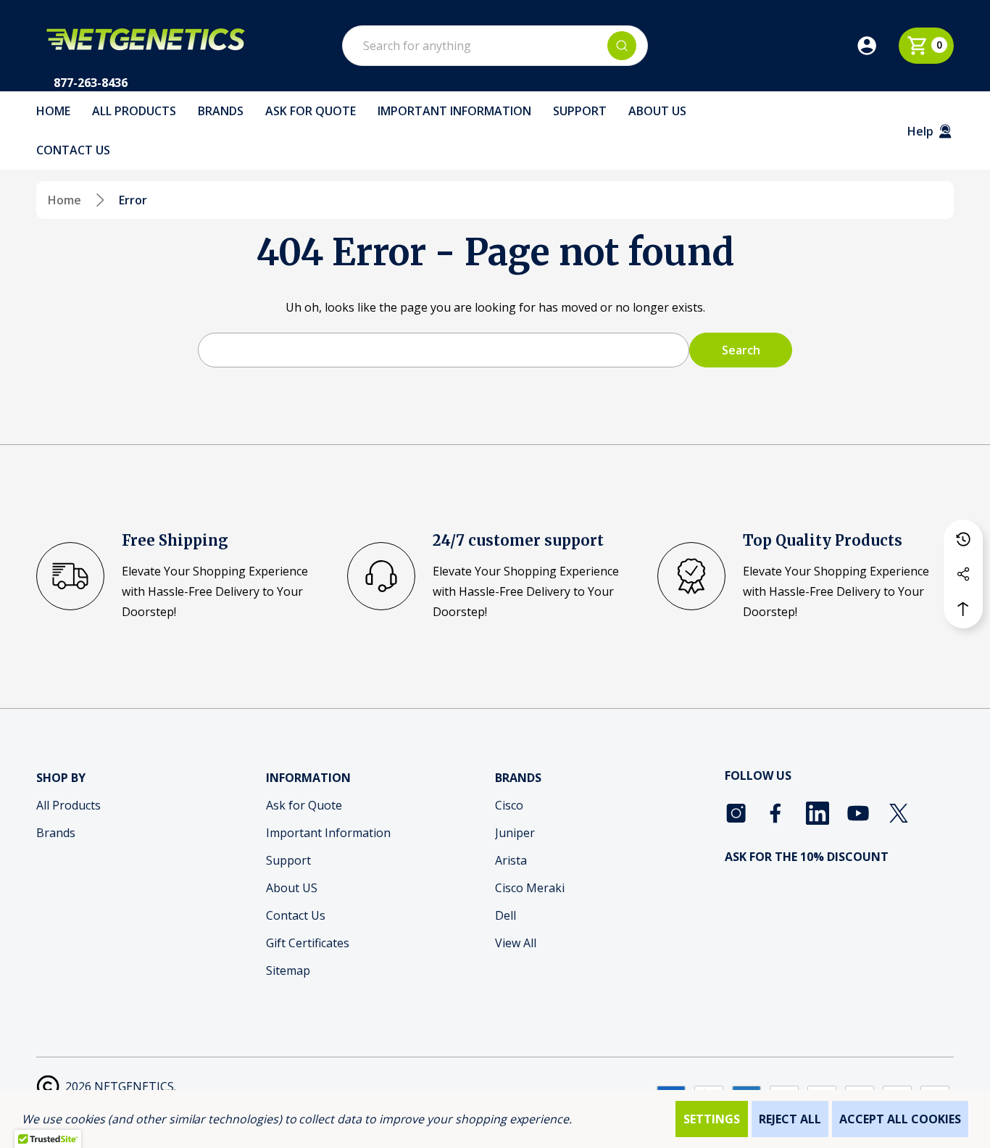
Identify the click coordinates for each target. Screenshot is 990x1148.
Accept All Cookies (900, 1119)
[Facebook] (777, 813)
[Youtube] (858, 813)
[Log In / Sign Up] (877, 46)
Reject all (790, 1119)
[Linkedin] (817, 813)
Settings (711, 1119)
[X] (898, 813)
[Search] (621, 45)
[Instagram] (736, 813)
